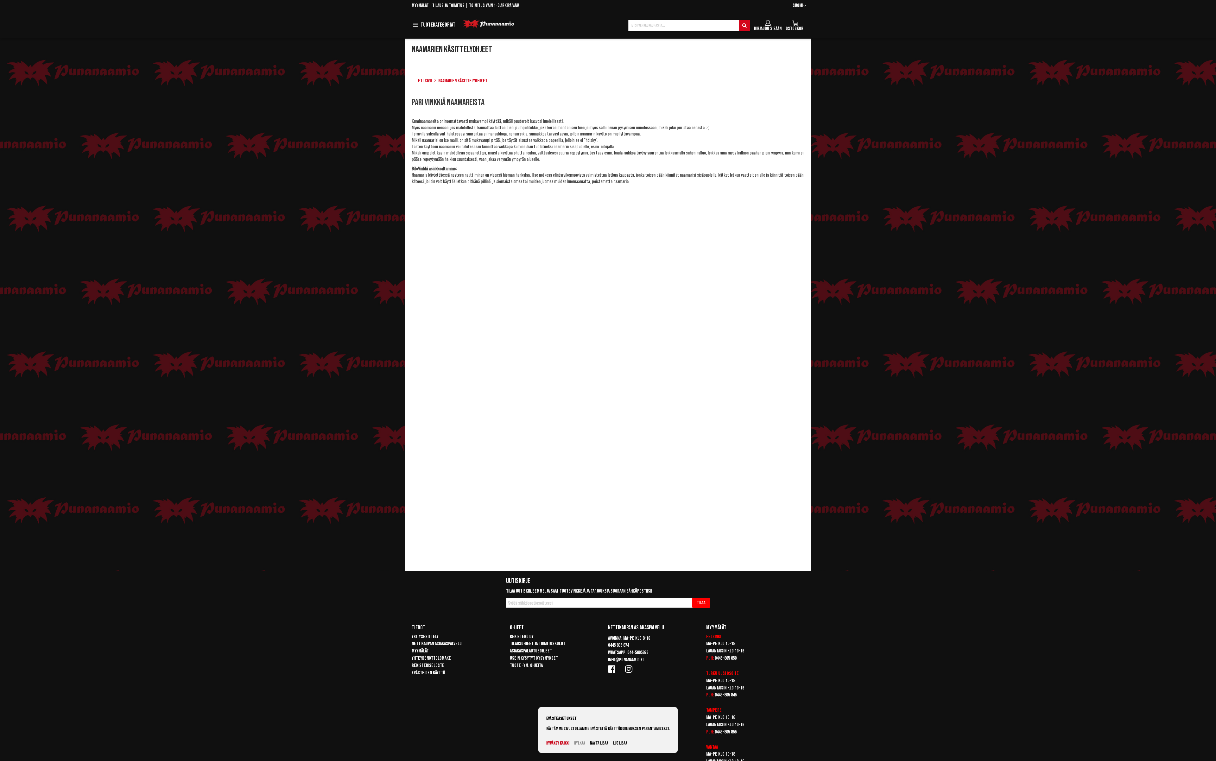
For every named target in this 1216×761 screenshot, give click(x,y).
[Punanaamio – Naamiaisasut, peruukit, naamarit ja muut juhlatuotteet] (489, 24)
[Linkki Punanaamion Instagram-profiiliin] (630, 669)
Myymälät (420, 6)
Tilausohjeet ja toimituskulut (537, 644)
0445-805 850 (726, 658)
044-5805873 (637, 653)
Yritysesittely (425, 637)
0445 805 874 (618, 645)
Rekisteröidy (522, 637)
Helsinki (713, 637)
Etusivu (425, 81)
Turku (711, 673)
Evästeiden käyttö (428, 673)
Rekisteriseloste (428, 666)
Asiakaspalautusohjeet (531, 651)
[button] (799, 5)
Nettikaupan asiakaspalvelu (437, 644)
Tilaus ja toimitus (448, 6)
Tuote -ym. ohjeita (526, 666)
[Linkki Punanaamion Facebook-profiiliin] (613, 669)
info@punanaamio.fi (625, 660)
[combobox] (689, 25)
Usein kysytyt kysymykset (534, 658)
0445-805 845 (726, 695)
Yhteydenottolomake (431, 658)
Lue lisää (620, 743)
